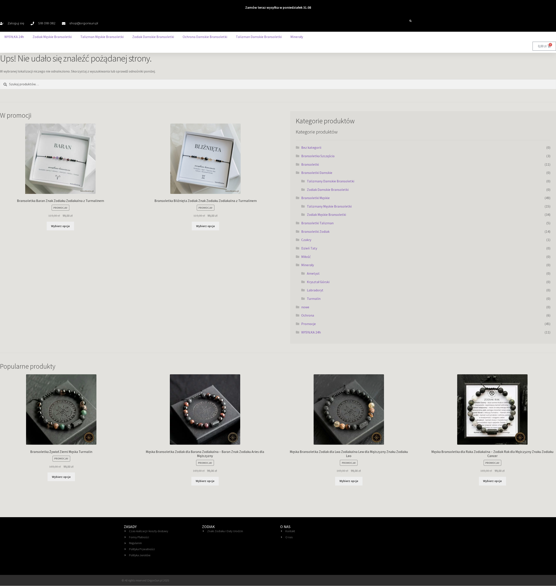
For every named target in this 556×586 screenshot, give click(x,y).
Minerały (296, 37)
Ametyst (313, 273)
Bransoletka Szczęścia (317, 156)
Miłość (306, 256)
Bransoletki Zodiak (315, 231)
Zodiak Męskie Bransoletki (52, 37)
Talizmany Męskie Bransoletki (329, 206)
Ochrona (307, 315)
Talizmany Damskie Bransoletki (330, 181)
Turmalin (314, 298)
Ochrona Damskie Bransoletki (205, 37)
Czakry (306, 240)
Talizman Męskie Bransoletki (102, 37)
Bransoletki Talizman (317, 223)
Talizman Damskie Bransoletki (259, 37)
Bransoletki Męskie (315, 198)
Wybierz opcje (60, 226)
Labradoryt (315, 290)
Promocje (308, 324)
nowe (305, 307)
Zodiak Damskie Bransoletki (153, 37)
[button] (410, 21)
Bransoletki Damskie (316, 172)
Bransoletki (310, 164)
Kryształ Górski (318, 282)
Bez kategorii (311, 147)
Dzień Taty (309, 248)
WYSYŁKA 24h (14, 37)
